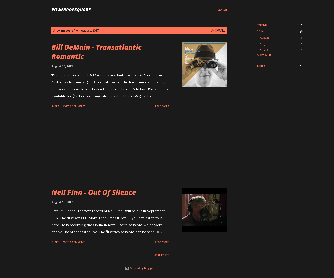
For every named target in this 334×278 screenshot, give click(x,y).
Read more (162, 106)
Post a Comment (73, 106)
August (264, 37)
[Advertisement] (110, 148)
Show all (218, 30)
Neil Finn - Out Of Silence (93, 192)
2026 (260, 31)
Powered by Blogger (141, 268)
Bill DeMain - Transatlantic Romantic (96, 51)
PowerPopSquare (71, 10)
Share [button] (55, 106)
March (264, 50)
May (262, 44)
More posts (161, 255)
